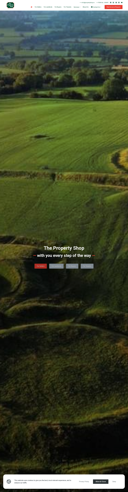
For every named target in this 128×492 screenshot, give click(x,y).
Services (76, 7)
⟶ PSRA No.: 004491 (102, 2)
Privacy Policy (84, 482)
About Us (85, 7)
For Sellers (38, 7)
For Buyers (58, 7)
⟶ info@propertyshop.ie (87, 2)
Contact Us (96, 7)
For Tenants (67, 7)
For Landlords (48, 7)
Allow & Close (101, 482)
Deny (114, 482)
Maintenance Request (113, 7)
